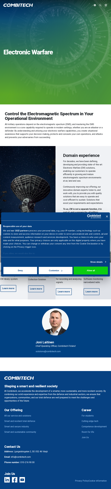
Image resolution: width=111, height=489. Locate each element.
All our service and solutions (17, 415)
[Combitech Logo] (18, 5)
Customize (54, 270)
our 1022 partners (20, 230)
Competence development (94, 426)
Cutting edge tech (90, 421)
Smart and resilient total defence (19, 421)
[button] (8, 288)
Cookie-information (98, 481)
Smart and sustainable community (20, 432)
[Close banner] (107, 216)
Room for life (88, 432)
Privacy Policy (82, 481)
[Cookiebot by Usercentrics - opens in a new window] (89, 216)
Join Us (85, 437)
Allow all (91, 270)
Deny (20, 270)
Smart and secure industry (16, 426)
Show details (96, 262)
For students (88, 415)
